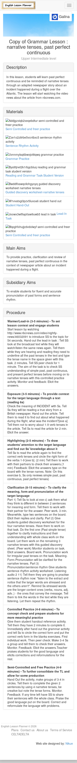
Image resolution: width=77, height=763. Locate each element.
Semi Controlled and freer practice (28, 129)
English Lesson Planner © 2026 (19, 726)
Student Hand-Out (17, 205)
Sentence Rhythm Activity (22, 146)
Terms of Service (61, 730)
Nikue (69, 743)
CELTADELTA (20, 734)
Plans (14, 730)
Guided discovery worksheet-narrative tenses (35, 192)
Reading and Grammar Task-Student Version (35, 175)
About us (42, 730)
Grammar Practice (17, 159)
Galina (64, 16)
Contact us (27, 730)
